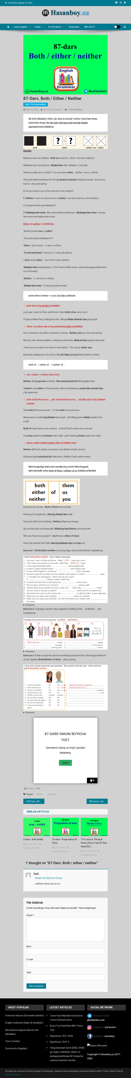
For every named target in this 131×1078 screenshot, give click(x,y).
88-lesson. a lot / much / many (98, 801)
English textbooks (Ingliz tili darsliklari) (24, 1022)
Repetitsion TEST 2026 (61, 1036)
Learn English (20, 27)
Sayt (29, 972)
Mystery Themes (12, 1075)
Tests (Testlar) (12, 1041)
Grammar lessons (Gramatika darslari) (24, 1015)
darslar (39, 794)
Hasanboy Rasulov (52, 109)
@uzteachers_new (95, 1020)
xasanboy (109, 1036)
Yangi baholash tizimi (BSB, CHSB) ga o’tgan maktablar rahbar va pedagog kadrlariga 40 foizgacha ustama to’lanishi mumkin (67, 1054)
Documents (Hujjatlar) (16, 1048)
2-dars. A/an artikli (33, 839)
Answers (30, 605)
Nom (29, 946)
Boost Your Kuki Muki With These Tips (66, 1027)
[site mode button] (117, 26)
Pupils (38, 27)
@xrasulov (110, 1027)
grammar (52, 794)
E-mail (30, 959)
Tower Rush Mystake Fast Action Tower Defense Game (66, 1017)
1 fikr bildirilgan (75, 109)
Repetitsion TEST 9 (59, 1042)
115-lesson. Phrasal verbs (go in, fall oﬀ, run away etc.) (94, 843)
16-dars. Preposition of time (64, 841)
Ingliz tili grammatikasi (35, 104)
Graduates (74, 27)
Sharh (30, 915)
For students (54, 27)
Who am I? (89, 27)
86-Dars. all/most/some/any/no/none (35, 801)
